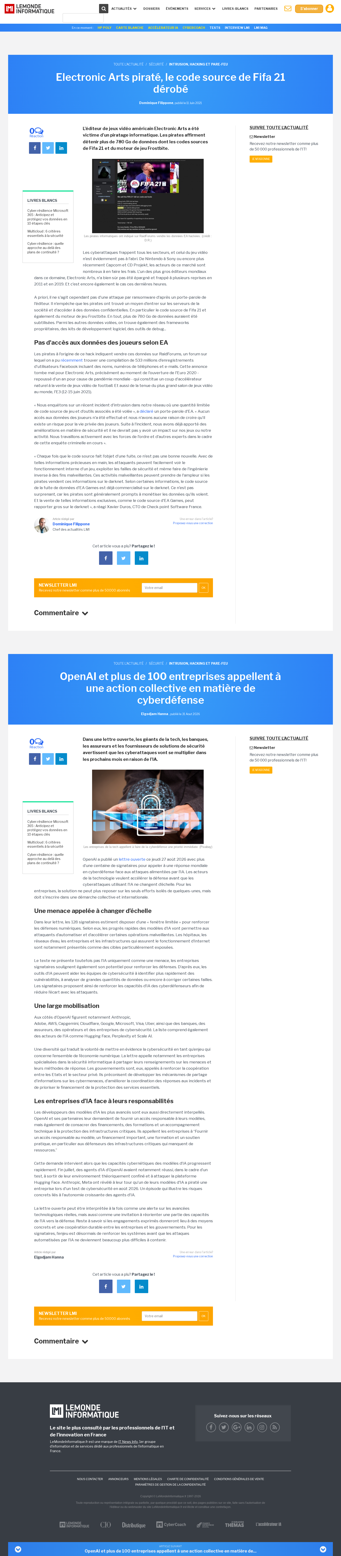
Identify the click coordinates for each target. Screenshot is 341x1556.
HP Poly (105, 27)
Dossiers (151, 8)
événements (177, 8)
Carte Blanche (130, 27)
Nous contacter (90, 1479)
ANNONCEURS (118, 1479)
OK (204, 587)
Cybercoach (194, 27)
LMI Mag (260, 27)
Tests (214, 27)
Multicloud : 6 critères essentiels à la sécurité (45, 233)
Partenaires (266, 8)
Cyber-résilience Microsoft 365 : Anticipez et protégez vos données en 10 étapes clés (47, 217)
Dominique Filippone (71, 524)
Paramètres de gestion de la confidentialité (170, 1484)
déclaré (146, 411)
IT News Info (128, 1442)
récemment (72, 360)
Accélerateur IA (163, 27)
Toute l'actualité (128, 64)
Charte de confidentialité (188, 1479)
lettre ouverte (132, 859)
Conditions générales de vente (239, 1479)
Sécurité (156, 64)
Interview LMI (237, 27)
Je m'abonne (261, 159)
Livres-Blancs (235, 8)
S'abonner (309, 9)
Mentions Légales (148, 1479)
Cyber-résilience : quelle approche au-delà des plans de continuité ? (45, 248)
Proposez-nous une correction (193, 523)
